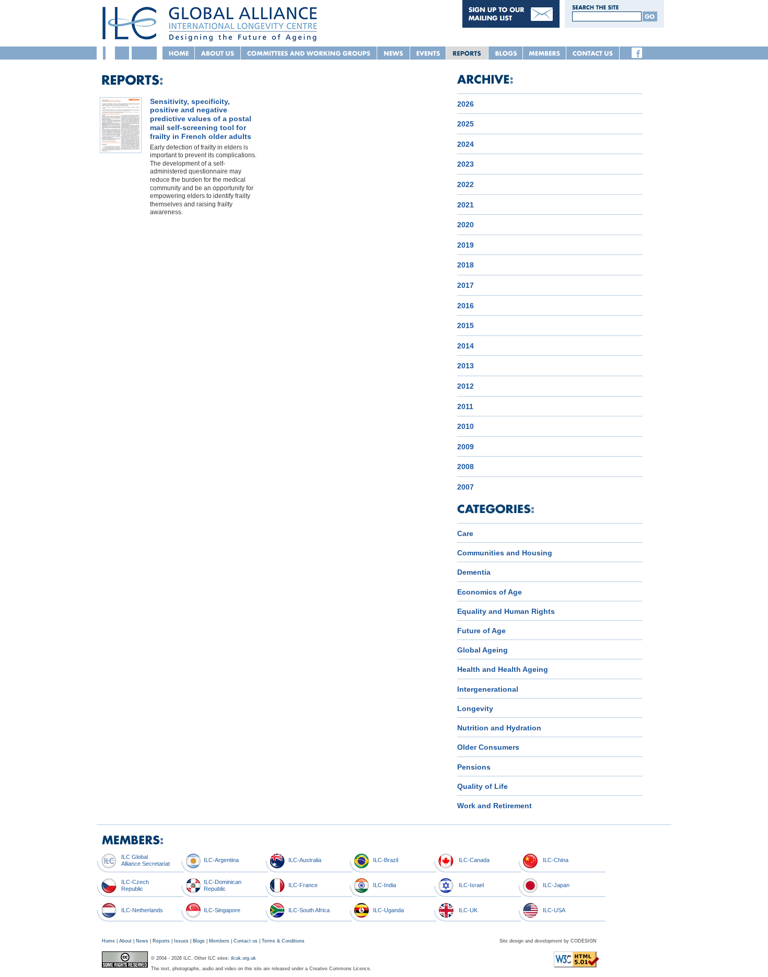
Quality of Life (482, 786)
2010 (465, 426)
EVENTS (428, 53)
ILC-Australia (304, 860)
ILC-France (303, 885)
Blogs (199, 941)
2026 (465, 104)
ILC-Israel (471, 885)
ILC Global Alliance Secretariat (145, 860)
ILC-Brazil (385, 860)
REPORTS (467, 53)
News (142, 941)
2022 (465, 184)
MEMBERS (544, 53)
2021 (465, 205)
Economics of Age (489, 592)
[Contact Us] (511, 25)
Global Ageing (482, 650)
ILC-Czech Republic (135, 885)
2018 (465, 265)
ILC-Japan (556, 885)
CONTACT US (593, 53)
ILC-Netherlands (142, 910)
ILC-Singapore (222, 910)
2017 (465, 285)
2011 (465, 406)
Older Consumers (488, 747)
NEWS (393, 53)
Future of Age (481, 630)
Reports (161, 941)
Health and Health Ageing (502, 669)
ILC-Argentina (221, 860)
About (125, 941)
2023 (465, 164)
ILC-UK (468, 910)
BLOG (505, 53)
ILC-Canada (474, 860)
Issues (181, 941)
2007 (465, 487)
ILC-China (555, 860)
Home (108, 941)
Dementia (474, 572)
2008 (465, 466)
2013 (465, 366)
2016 (465, 305)
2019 (465, 245)
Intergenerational (487, 689)
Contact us (246, 941)
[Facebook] (637, 52)
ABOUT (218, 53)
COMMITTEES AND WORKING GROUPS (309, 53)
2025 (465, 124)
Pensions (474, 767)
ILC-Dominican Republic (222, 885)
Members (219, 941)
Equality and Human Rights (506, 611)
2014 (465, 346)
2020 (465, 224)
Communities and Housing (504, 553)
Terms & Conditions (283, 941)
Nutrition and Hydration (499, 728)
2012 (465, 386)
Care (465, 533)
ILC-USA (554, 910)
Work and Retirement (494, 805)
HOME (178, 53)
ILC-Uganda (388, 910)
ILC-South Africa (309, 910)
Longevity (475, 708)
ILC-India (384, 885)
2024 (465, 144)
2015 (465, 325)
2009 (465, 447)
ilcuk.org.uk (243, 958)
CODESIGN (584, 941)
